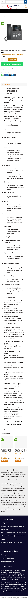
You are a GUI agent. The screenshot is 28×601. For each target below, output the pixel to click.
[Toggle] (2, 84)
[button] (2, 7)
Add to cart (13, 59)
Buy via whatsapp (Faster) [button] (13, 64)
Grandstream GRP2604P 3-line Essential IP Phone (21, 451)
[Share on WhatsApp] (2, 75)
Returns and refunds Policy (8, 561)
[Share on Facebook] (5, 75)
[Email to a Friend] (10, 75)
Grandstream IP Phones (22, 16)
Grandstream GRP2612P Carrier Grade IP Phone (6, 451)
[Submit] (25, 1)
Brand (5, 430)
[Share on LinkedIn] (12, 75)
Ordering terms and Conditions (9, 555)
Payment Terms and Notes (8, 558)
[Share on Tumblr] (15, 75)
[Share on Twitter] (7, 75)
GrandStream (8, 73)
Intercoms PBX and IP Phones (10, 16)
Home (3, 16)
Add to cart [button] (4, 460)
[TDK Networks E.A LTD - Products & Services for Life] (14, 6)
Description (7, 84)
